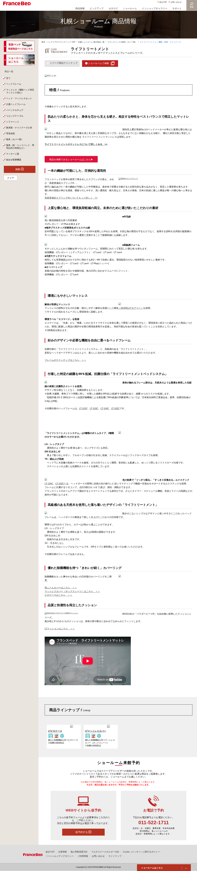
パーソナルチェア (14, 110)
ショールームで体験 (98, 63)
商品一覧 (9, 71)
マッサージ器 (12, 154)
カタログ (113, 8)
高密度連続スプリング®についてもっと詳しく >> (71, 197)
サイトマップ (114, 856)
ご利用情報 (82, 856)
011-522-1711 (153, 822)
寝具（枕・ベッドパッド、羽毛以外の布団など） (20, 146)
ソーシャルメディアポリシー (60, 856)
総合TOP (163, 2)
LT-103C (94, 408)
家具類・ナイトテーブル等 (19, 127)
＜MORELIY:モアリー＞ (131, 308)
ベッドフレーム (13, 84)
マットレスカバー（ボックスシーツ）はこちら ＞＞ (72, 591)
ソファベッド (12, 122)
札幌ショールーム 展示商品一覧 (91, 42)
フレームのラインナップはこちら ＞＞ (65, 360)
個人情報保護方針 (79, 852)
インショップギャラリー (154, 8)
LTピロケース (55, 731)
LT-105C (115, 408)
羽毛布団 (10, 133)
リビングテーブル (14, 116)
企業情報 (62, 852)
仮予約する (81, 832)
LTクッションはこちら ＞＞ (60, 628)
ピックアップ (97, 8)
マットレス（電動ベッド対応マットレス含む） (20, 91)
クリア (10, 178)
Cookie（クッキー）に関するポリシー (141, 852)
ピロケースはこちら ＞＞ (58, 595)
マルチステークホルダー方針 (105, 852)
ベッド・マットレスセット (19, 98)
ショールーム (130, 8)
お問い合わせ (176, 2)
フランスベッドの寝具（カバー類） (122, 42)
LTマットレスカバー (95, 731)
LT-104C (105, 408)
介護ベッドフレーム (16, 104)
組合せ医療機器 (13, 159)
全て (8, 78)
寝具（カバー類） (14, 139)
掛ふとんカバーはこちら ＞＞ (61, 587)
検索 (192, 7)
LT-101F (83, 408)
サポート (177, 8)
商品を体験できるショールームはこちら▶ (71, 159)
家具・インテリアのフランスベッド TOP (58, 42)
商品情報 (80, 8)
